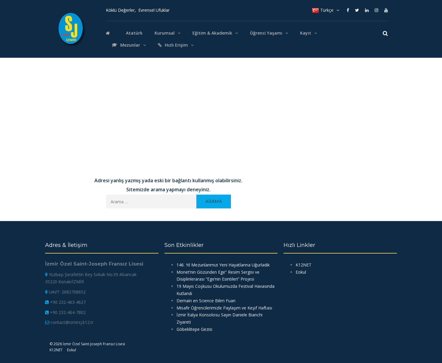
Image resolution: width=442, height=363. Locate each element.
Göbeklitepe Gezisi (194, 329)
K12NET (304, 265)
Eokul (301, 272)
